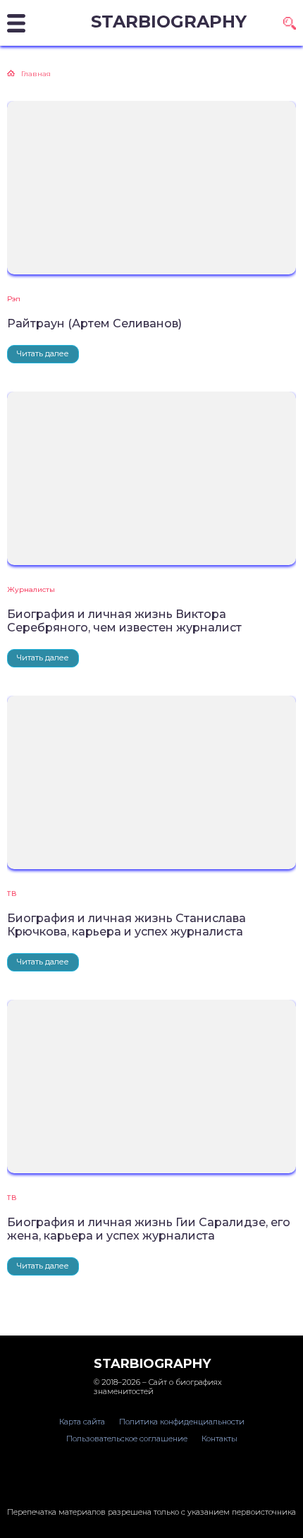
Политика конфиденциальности (182, 1422)
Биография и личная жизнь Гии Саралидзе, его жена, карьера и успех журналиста (148, 1229)
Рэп (13, 298)
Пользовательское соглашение (126, 1438)
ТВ (12, 893)
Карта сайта (82, 1422)
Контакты (219, 1438)
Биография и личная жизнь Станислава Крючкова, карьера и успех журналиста (126, 925)
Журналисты (31, 589)
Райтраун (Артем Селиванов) (94, 323)
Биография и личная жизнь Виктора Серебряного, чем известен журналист (124, 620)
